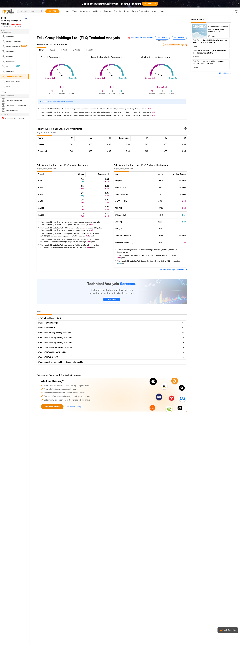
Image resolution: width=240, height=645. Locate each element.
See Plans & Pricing (73, 407)
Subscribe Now (52, 407)
